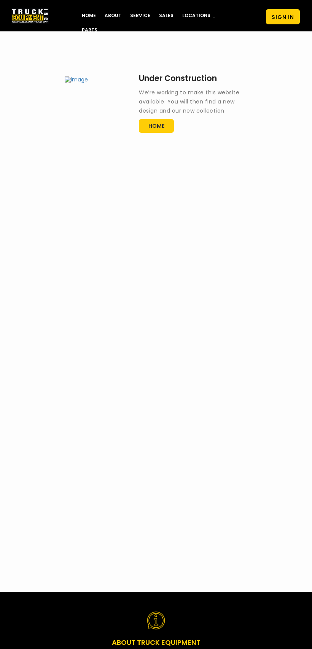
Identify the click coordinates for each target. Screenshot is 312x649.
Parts (89, 30)
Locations (196, 15)
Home (89, 15)
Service (140, 15)
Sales (166, 15)
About (113, 15)
